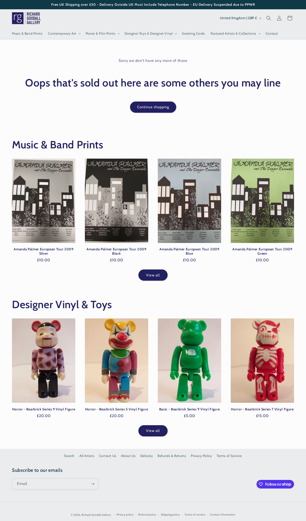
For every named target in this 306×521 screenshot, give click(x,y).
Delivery (146, 456)
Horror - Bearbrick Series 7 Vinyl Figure (262, 409)
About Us (128, 456)
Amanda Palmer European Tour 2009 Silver (43, 251)
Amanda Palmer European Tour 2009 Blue (189, 251)
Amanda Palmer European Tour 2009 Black (116, 251)
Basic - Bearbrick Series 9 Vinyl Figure (189, 409)
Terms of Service (229, 456)
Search (69, 456)
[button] (64, 33)
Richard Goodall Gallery (96, 514)
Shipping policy (170, 514)
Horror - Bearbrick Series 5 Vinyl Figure (116, 409)
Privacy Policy (201, 456)
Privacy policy (125, 514)
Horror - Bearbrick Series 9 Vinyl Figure (43, 409)
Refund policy (147, 514)
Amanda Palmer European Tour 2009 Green (262, 251)
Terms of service (195, 514)
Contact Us (107, 456)
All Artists (86, 456)
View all (153, 275)
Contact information (222, 514)
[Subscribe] (92, 483)
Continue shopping (153, 107)
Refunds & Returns (172, 456)
